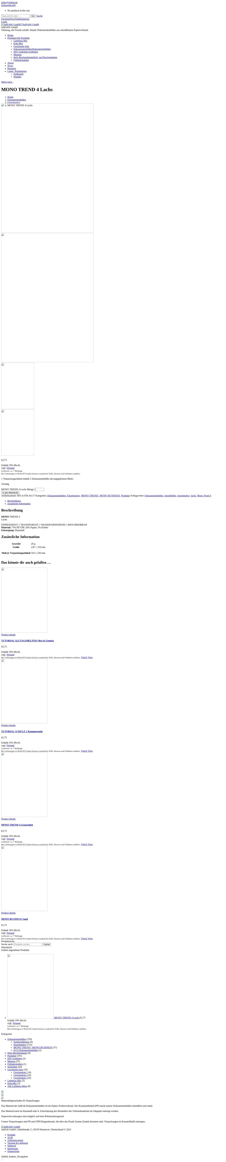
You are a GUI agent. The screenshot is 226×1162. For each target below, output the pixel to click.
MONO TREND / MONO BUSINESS (100, 495)
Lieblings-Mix (14, 1080)
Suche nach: (7, 944)
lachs (193, 495)
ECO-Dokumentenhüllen (26, 1050)
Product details (8, 634)
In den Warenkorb (10, 493)
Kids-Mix (12, 1083)
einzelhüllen (170, 495)
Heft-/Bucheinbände (17, 1053)
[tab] (116, 501)
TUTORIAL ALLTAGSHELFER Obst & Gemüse (27, 640)
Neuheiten (12, 1067)
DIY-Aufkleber (14, 1058)
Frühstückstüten (15, 1064)
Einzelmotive (13, 102)
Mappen (11, 1061)
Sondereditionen (21, 1042)
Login (4, 21)
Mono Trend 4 (204, 495)
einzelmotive (183, 495)
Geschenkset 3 (21, 1078)
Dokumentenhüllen (16, 99)
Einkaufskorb (8, 5)
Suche (40, 16)
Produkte (125, 495)
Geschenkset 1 (21, 1072)
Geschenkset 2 (21, 1075)
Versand (10, 468)
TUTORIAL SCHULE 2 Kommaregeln (22, 731)
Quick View (87, 657)
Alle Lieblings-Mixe (17, 1086)
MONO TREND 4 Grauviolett (17, 825)
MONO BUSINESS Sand (14, 919)
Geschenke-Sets (15, 1069)
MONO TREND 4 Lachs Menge (17, 489)
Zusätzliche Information (18, 503)
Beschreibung (14, 501)
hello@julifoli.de (9, 2)
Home (10, 97)
